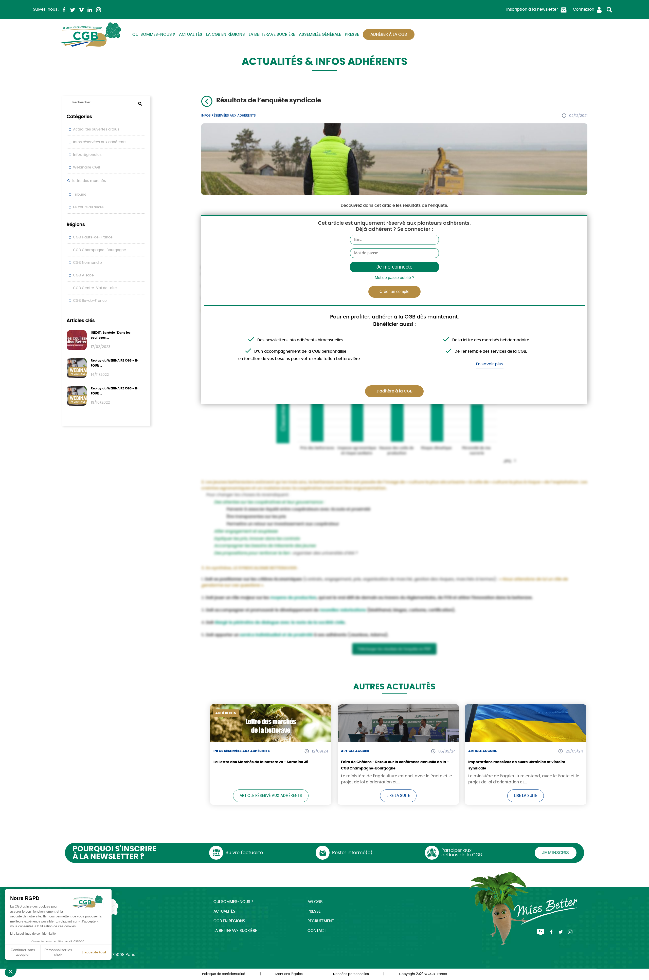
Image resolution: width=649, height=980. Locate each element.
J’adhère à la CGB (394, 391)
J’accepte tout (93, 952)
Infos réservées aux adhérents (99, 142)
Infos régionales (87, 155)
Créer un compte (394, 291)
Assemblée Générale (320, 34)
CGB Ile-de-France (90, 301)
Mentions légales (289, 974)
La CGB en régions (225, 34)
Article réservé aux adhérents (271, 796)
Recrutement (321, 921)
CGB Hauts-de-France (93, 237)
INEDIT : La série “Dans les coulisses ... (111, 335)
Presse (352, 34)
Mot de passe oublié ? (394, 277)
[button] (11, 971)
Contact (317, 931)
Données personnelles (351, 974)
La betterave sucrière (272, 34)
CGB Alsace (83, 275)
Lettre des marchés (89, 181)
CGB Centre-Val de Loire (95, 288)
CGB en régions (229, 921)
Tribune (79, 194)
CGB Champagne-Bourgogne (99, 250)
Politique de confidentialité (223, 974)
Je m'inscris (555, 853)
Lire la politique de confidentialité (33, 933)
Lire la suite (398, 796)
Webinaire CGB (86, 167)
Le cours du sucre (88, 207)
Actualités (190, 34)
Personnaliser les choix (58, 952)
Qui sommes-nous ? (153, 34)
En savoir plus (489, 364)
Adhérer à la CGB (388, 34)
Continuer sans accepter (23, 952)
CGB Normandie (87, 263)
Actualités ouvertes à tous (96, 129)
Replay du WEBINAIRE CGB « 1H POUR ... (114, 363)
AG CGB (315, 902)
